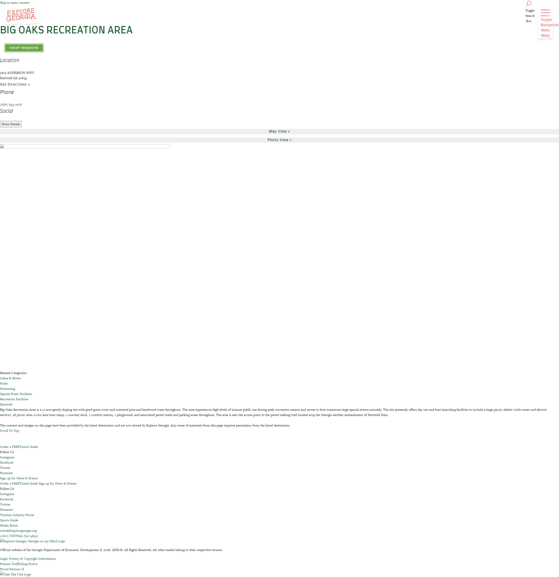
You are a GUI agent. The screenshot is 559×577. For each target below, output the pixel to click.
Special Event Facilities (16, 394)
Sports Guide (9, 520)
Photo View (277, 140)
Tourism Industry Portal (17, 515)
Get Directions (13, 84)
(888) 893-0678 (11, 104)
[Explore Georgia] (21, 15)
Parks (4, 383)
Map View (278, 131)
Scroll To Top (9, 430)
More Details (11, 124)
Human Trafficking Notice (19, 563)
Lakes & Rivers (10, 378)
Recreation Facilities (14, 399)
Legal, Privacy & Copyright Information (28, 558)
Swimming (7, 388)
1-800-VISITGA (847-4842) (19, 536)
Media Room (9, 525)
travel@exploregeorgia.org (18, 530)
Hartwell (6, 404)
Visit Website (24, 47)
